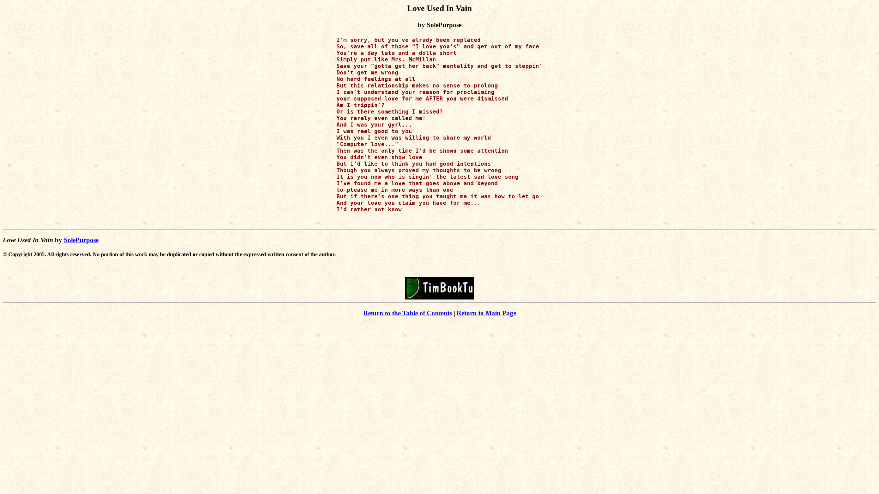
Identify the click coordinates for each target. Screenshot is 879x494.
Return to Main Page (486, 313)
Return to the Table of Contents (407, 313)
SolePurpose (81, 240)
